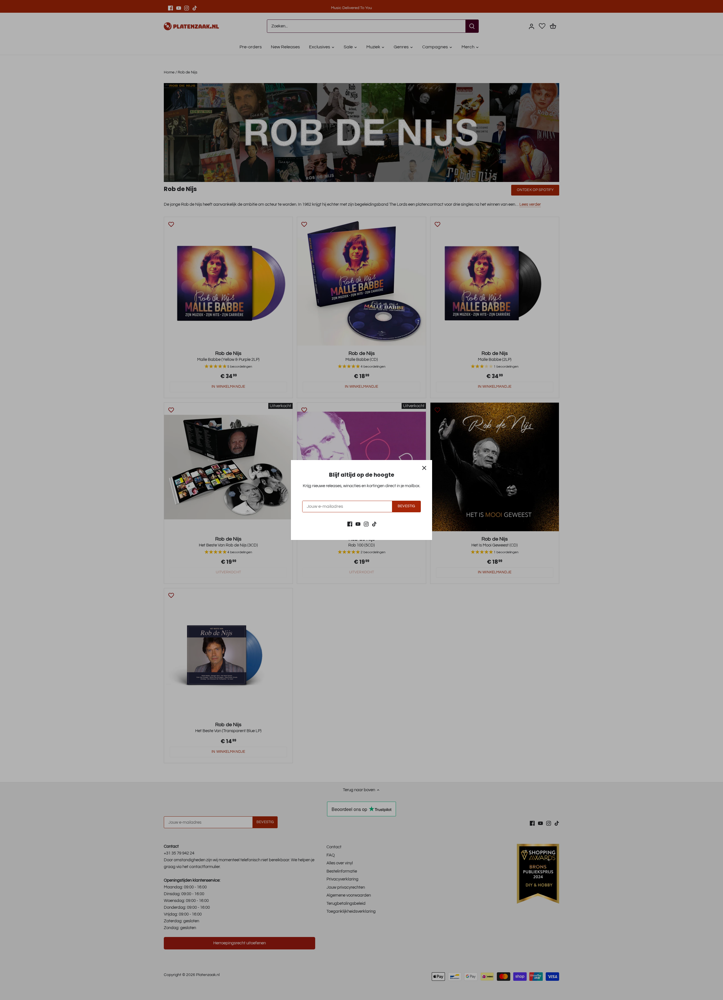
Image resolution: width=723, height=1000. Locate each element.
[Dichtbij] (424, 468)
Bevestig (406, 506)
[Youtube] (358, 524)
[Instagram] (366, 524)
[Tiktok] (374, 524)
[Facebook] (349, 524)
